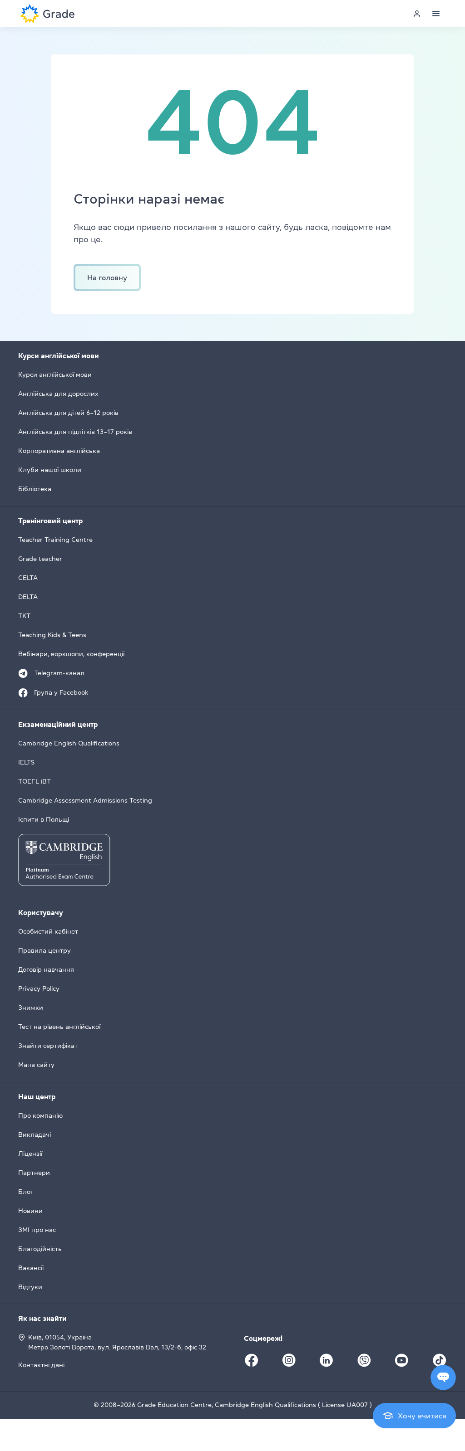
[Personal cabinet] (417, 14)
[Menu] (436, 14)
